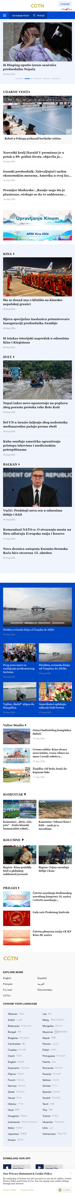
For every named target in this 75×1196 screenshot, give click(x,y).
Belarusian (19, 1025)
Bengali (14, 1031)
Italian (15, 1127)
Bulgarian (18, 1037)
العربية (41, 983)
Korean (16, 1139)
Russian (51, 1073)
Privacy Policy (9, 1190)
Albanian (16, 1013)
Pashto (49, 1061)
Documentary (45, 989)
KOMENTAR (13, 794)
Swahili (51, 1097)
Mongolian (52, 1025)
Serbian (50, 1079)
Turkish (50, 1115)
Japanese (17, 1133)
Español (42, 978)
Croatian (17, 1049)
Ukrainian (53, 1121)
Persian (50, 1043)
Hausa (15, 1097)
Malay (53, 1019)
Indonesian (22, 1121)
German (16, 1085)
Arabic (15, 1019)
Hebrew (15, 1103)
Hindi (13, 1109)
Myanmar (54, 1031)
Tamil (48, 1103)
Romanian (52, 1067)
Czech (15, 1055)
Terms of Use (27, 1190)
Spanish (51, 1091)
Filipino (16, 1073)
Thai (47, 1109)
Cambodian (16, 1043)
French (16, 1079)
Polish (49, 1049)
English (7, 978)
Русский (7, 989)
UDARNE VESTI (15, 92)
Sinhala (50, 1085)
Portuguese (53, 1055)
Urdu (47, 1127)
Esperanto (19, 1067)
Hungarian (18, 1115)
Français (7, 983)
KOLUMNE (12, 840)
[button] (19, 78)
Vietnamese (54, 1133)
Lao (47, 1013)
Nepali (48, 1037)
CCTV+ (7, 995)
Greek (16, 1091)
